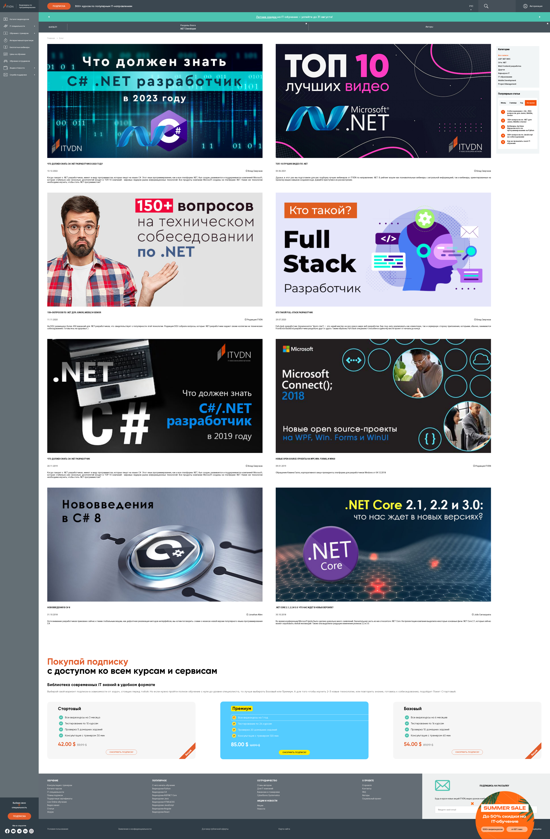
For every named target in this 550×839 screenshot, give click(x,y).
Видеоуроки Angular (161, 808)
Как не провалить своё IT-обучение (519, 142)
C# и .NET (502, 62)
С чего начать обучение (163, 785)
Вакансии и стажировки (268, 792)
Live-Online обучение (57, 802)
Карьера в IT (504, 73)
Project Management (507, 84)
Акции (260, 805)
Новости (261, 809)
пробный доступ (267, 17)
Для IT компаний (265, 788)
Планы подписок (55, 795)
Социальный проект (371, 798)
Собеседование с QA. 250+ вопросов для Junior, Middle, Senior (520, 113)
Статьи (50, 808)
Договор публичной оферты (215, 829)
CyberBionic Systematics (268, 795)
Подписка (19, 816)
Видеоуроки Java (160, 798)
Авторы (366, 795)
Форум (50, 812)
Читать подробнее (155, 101)
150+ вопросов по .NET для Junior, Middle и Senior (519, 121)
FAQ (364, 792)
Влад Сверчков (255, 171)
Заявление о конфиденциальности (135, 829)
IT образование (505, 77)
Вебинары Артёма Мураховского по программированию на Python (520, 128)
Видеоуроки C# (159, 792)
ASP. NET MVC (504, 59)
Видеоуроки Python (161, 788)
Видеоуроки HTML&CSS (163, 802)
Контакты (366, 788)
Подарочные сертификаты (59, 798)
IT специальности (55, 792)
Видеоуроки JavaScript (163, 805)
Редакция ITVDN (255, 319)
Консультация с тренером (59, 785)
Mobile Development (507, 80)
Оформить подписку (121, 752)
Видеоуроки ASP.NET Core (164, 795)
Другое (501, 70)
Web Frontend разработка (509, 66)
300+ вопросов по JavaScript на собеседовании (520, 136)
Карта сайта (284, 829)
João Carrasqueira (482, 614)
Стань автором (264, 785)
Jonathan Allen (256, 614)
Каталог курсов (54, 788)
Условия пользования (57, 829)
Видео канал (53, 805)
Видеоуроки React (160, 812)
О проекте (367, 785)
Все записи (503, 55)
